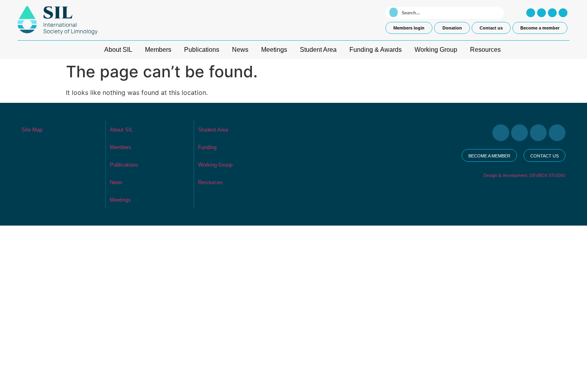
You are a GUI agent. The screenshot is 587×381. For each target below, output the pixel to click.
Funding (207, 147)
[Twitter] (541, 12)
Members (158, 49)
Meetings (274, 49)
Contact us (491, 28)
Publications (201, 49)
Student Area (318, 49)
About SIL (118, 49)
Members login (408, 28)
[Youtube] (552, 12)
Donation (452, 28)
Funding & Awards (375, 49)
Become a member (539, 28)
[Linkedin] (563, 12)
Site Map (32, 130)
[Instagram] (530, 12)
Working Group (435, 49)
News (240, 49)
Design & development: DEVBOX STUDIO (524, 175)
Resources (485, 49)
